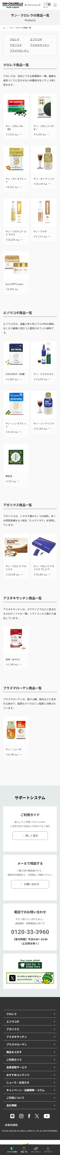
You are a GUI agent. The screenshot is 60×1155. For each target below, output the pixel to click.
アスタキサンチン (39, 45)
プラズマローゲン (19, 50)
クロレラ (14, 39)
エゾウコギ (36, 39)
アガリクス (16, 45)
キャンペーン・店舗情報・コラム (25, 1090)
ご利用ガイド (14, 1060)
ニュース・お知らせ (17, 1082)
